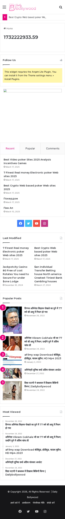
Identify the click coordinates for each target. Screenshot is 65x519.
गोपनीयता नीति (38, 502)
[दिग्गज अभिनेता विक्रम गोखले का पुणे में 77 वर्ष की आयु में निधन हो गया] (12, 320)
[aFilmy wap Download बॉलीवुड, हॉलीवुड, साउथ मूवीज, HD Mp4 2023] (12, 359)
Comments (52, 148)
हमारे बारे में (15, 502)
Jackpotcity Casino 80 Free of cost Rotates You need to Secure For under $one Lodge (16, 274)
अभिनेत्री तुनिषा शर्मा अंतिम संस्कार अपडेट (42, 369)
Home (9, 28)
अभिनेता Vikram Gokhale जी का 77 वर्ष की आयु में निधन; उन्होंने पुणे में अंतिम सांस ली (43, 341)
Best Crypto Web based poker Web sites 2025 (34, 17)
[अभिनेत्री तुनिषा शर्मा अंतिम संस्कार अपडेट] (12, 373)
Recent (10, 148)
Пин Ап (8, 208)
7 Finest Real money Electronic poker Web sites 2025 (16, 251)
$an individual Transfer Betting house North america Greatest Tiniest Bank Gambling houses (48, 274)
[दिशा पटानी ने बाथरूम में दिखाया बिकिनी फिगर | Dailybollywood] (12, 390)
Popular (30, 148)
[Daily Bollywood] (22, 7)
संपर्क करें (51, 502)
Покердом (11, 198)
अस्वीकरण (26, 502)
